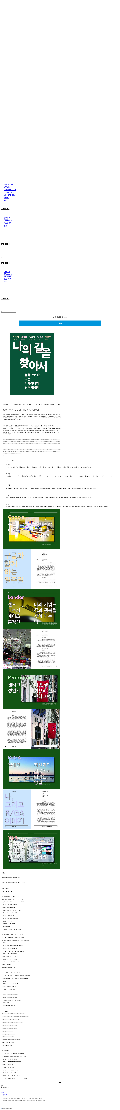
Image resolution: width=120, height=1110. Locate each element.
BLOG (6, 197)
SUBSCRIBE (9, 192)
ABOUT (7, 200)
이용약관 (2, 1092)
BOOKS (7, 187)
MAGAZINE (9, 184)
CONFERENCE (10, 189)
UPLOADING (9, 195)
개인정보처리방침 (4, 1094)
